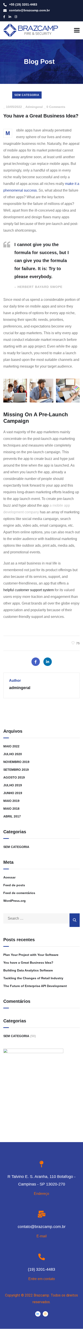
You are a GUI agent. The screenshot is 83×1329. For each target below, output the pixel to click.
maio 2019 (11, 801)
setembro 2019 (16, 769)
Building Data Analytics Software (28, 970)
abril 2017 (12, 816)
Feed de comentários (19, 893)
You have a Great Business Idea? (28, 962)
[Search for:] (41, 918)
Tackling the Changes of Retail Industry (33, 978)
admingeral (34, 107)
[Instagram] (45, 1314)
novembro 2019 (16, 762)
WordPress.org (14, 900)
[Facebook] (35, 661)
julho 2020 (12, 754)
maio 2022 (11, 746)
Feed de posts (14, 885)
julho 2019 (12, 785)
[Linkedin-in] (38, 1314)
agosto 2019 (14, 777)
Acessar (9, 877)
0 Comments (55, 107)
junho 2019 (12, 793)
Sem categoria (26, 95)
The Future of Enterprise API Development (35, 986)
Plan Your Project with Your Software (30, 955)
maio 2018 (11, 808)
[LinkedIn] (47, 661)
